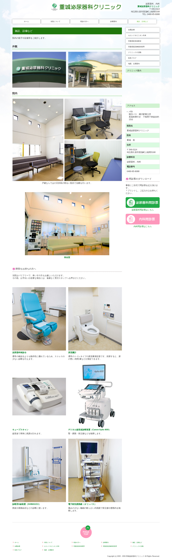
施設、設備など (142, 21)
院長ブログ (132, 58)
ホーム (26, 21)
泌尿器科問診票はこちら (143, 210)
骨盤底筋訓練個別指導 (136, 47)
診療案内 (113, 21)
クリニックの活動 (134, 52)
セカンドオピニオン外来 (137, 35)
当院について (55, 21)
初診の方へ (84, 21)
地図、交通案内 (134, 64)
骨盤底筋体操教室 (134, 41)
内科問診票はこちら (143, 226)
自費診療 (131, 30)
